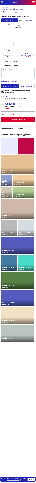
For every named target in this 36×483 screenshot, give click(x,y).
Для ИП (5, 11)
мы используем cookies (13, 480)
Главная (6, 7)
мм (13, 61)
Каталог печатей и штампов (13, 9)
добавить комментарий (9, 81)
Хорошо (31, 479)
